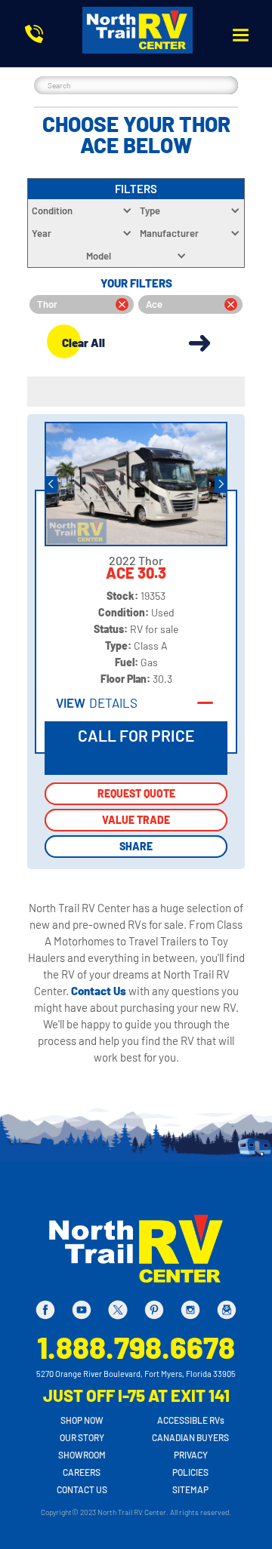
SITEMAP (190, 1489)
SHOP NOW (82, 1420)
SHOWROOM (82, 1454)
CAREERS (81, 1472)
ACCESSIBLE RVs (190, 1420)
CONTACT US (82, 1489)
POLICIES (190, 1472)
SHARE (136, 846)
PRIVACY (191, 1454)
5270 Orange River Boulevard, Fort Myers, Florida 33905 (136, 1373)
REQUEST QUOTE (136, 793)
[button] (240, 35)
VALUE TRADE (136, 819)
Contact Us (99, 990)
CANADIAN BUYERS (190, 1437)
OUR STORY (82, 1437)
